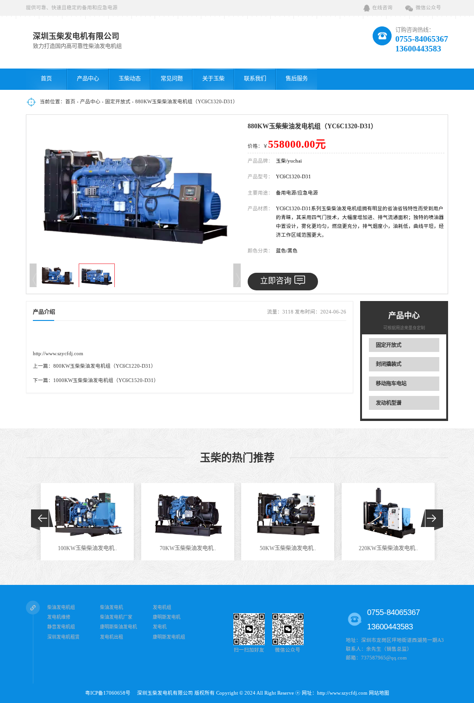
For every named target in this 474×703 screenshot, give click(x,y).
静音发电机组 (61, 627)
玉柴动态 (129, 78)
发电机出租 (111, 637)
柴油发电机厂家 (116, 617)
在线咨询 (382, 7)
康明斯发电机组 (169, 637)
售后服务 (297, 78)
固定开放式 (118, 101)
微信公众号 (428, 7)
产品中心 (88, 78)
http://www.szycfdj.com (58, 353)
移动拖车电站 (391, 383)
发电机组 (162, 607)
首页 (46, 78)
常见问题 (172, 78)
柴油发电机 (111, 607)
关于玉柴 (213, 78)
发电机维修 (58, 617)
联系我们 (255, 78)
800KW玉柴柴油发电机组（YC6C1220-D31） (104, 366)
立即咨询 (276, 280)
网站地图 (379, 693)
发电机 (160, 627)
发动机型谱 (388, 403)
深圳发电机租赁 (63, 637)
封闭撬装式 (388, 364)
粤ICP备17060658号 (110, 693)
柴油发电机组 (61, 607)
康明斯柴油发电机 (118, 627)
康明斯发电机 (167, 617)
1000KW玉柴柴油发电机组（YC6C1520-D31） (106, 380)
